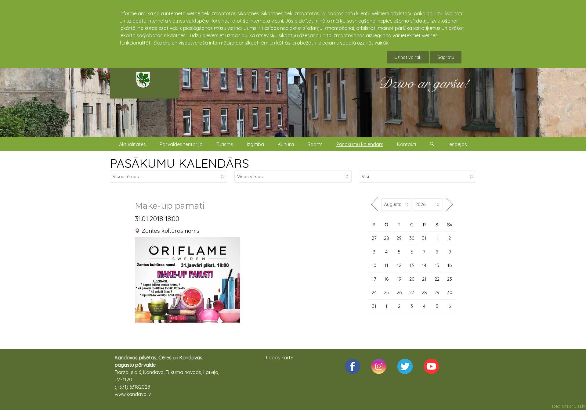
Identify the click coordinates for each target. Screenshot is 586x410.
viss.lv (579, 406)
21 (424, 279)
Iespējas (457, 144)
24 (374, 292)
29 (399, 238)
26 (399, 292)
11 (386, 265)
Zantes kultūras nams (170, 230)
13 (412, 265)
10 (374, 265)
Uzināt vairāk (407, 57)
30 (411, 238)
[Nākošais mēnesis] (449, 204)
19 (399, 279)
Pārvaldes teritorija (181, 144)
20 (411, 279)
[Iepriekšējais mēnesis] (374, 204)
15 (437, 265)
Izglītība (255, 144)
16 (449, 265)
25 (386, 292)
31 (424, 238)
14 (424, 265)
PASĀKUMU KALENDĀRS (179, 163)
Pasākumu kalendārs (359, 144)
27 (374, 238)
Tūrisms (224, 144)
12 (399, 265)
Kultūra (286, 144)
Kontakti (406, 144)
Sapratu (445, 57)
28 (386, 238)
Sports (315, 144)
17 (374, 279)
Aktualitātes (132, 144)
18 (386, 279)
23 (449, 279)
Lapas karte (279, 357)
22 (437, 279)
